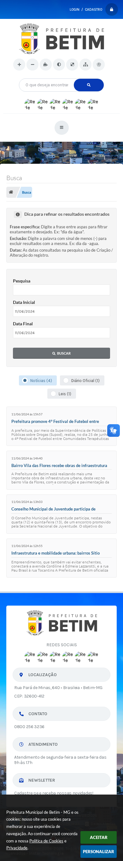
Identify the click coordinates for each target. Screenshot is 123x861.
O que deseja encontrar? (61, 76)
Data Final (23, 323)
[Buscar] (89, 85)
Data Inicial (24, 302)
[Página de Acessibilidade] (99, 65)
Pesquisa (21, 280)
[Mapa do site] (85, 65)
